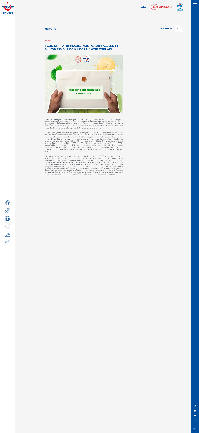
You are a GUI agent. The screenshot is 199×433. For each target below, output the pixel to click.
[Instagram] (195, 420)
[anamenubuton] (195, 5)
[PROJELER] (7, 211)
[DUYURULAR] (7, 226)
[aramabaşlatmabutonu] (194, 429)
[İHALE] (7, 218)
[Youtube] (195, 415)
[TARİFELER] (7, 234)
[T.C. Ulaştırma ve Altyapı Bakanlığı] (161, 10)
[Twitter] (195, 411)
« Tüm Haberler (166, 28)
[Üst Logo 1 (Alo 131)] (180, 11)
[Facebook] (195, 406)
